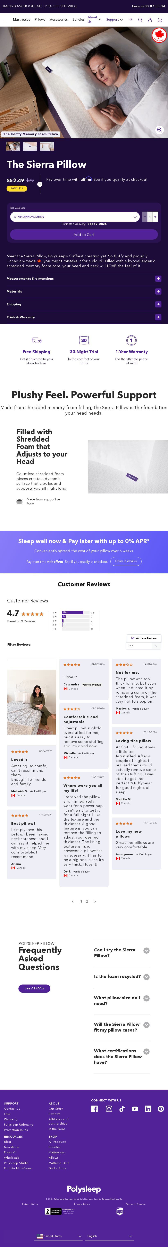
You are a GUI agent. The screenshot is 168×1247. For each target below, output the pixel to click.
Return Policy (30, 1204)
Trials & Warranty (21, 317)
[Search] (140, 20)
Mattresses (21, 19)
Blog (7, 1141)
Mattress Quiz (59, 1163)
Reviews (54, 1114)
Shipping (14, 304)
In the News (57, 1129)
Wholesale (12, 1157)
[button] (160, 20)
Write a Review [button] (146, 638)
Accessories (59, 19)
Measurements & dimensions (30, 278)
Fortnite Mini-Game (18, 1168)
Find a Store (58, 1168)
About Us (92, 20)
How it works (126, 561)
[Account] (150, 20)
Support (112, 19)
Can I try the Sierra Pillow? (114, 953)
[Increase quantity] (155, 217)
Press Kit (10, 1152)
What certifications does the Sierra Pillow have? (118, 1057)
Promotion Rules (16, 1130)
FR (130, 19)
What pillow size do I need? (117, 1001)
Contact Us (12, 1108)
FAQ (7, 1114)
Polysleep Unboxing (18, 1124)
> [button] (95, 901)
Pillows (40, 19)
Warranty (10, 1119)
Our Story (56, 1108)
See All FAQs (34, 988)
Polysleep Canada (63, 1199)
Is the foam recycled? (117, 976)
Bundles (78, 19)
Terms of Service (136, 1204)
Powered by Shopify (112, 1199)
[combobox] (58, 1236)
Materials (14, 291)
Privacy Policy (82, 1204)
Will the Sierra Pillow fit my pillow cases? (117, 1027)
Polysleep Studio (16, 1163)
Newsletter (12, 1147)
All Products (58, 1141)
